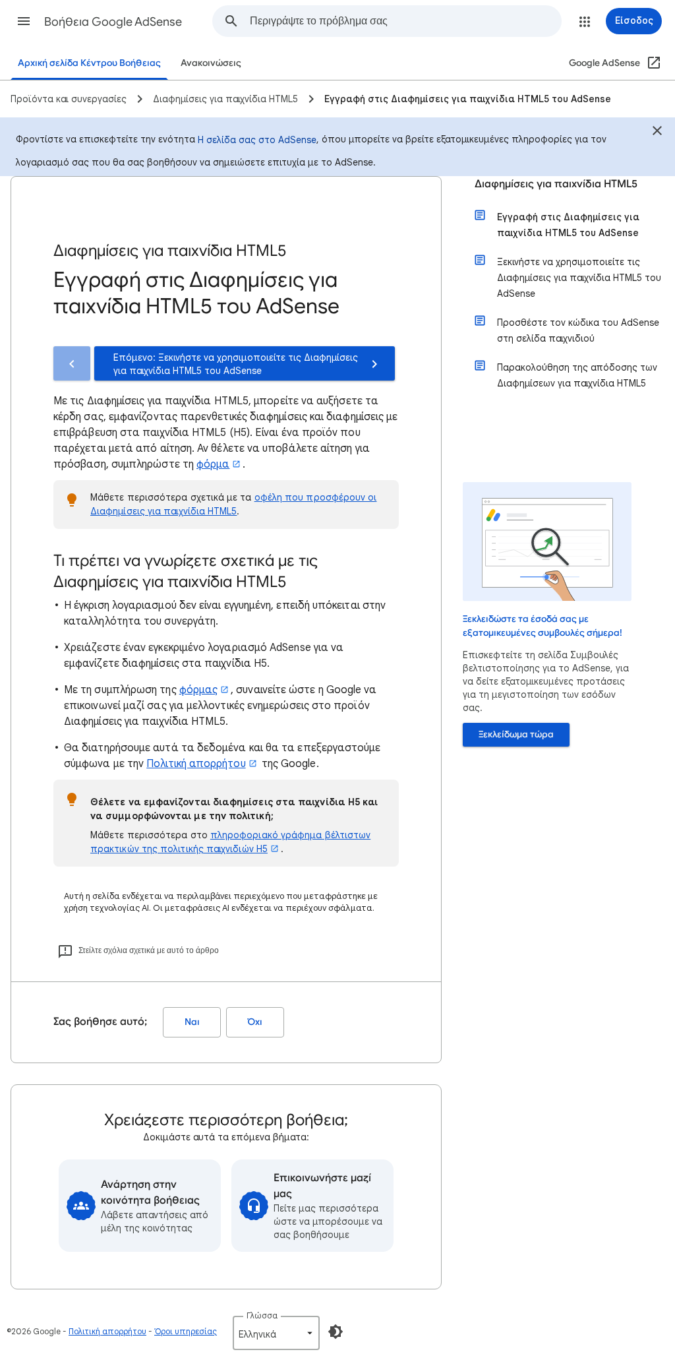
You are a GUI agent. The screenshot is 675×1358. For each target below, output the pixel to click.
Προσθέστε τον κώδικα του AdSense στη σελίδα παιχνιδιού (578, 330)
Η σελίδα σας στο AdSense (257, 140)
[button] (24, 21)
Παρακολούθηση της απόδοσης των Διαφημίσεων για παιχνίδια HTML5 (577, 375)
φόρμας (198, 689)
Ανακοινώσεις (211, 63)
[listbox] (276, 1333)
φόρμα (212, 464)
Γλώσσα (262, 1315)
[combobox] (405, 21)
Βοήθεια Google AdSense (113, 22)
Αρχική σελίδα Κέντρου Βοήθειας (89, 63)
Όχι (255, 1022)
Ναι (192, 1022)
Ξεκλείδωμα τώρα (516, 734)
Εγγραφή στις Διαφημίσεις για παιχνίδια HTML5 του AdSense (568, 225)
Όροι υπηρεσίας (185, 1331)
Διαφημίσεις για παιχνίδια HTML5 (556, 184)
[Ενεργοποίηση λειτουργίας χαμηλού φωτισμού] (335, 1331)
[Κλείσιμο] (657, 132)
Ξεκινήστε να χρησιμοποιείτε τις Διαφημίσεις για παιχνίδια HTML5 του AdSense (579, 277)
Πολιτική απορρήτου (195, 763)
